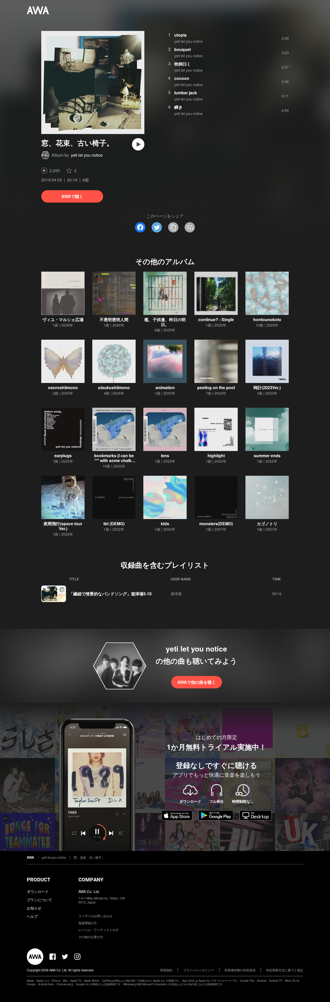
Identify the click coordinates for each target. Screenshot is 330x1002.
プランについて (39, 899)
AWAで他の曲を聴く (196, 682)
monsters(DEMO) (216, 524)
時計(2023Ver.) (267, 387)
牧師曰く (182, 64)
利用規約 (166, 970)
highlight (216, 455)
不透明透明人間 (114, 319)
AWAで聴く (72, 196)
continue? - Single (216, 319)
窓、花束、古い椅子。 (89, 857)
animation (165, 387)
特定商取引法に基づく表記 (284, 970)
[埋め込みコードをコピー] (190, 227)
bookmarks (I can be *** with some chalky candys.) (114, 460)
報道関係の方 (87, 923)
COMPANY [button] (90, 879)
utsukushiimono (114, 387)
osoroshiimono (63, 387)
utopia (180, 35)
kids (165, 524)
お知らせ (34, 908)
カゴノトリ (267, 524)
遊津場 (176, 593)
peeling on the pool (216, 387)
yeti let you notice (87, 155)
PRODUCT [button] (38, 879)
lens (165, 455)
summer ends (267, 455)
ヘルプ (32, 916)
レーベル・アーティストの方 (98, 930)
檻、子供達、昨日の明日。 (165, 321)
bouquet (182, 49)
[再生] (138, 144)
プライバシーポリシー (198, 970)
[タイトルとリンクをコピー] (173, 227)
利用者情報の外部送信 (240, 970)
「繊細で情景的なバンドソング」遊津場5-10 (110, 594)
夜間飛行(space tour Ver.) (63, 526)
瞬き (178, 107)
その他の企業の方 (90, 936)
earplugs (63, 455)
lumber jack (185, 93)
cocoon (181, 78)
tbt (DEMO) (114, 524)
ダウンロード (37, 891)
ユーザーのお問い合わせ (95, 916)
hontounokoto (267, 319)
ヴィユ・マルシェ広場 (63, 319)
